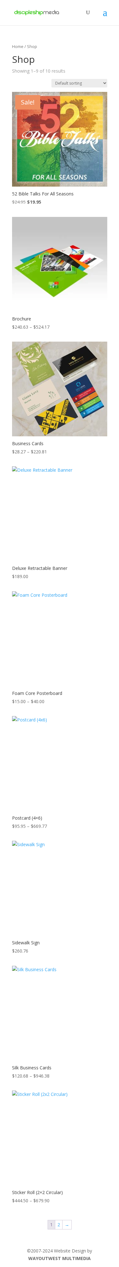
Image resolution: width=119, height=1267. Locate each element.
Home (17, 46)
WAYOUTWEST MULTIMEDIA (59, 1258)
